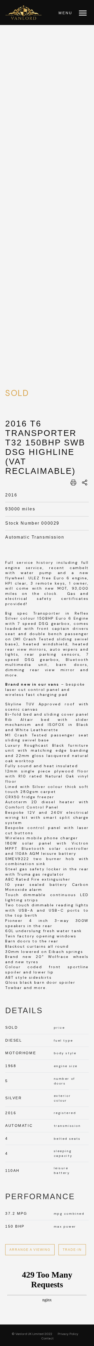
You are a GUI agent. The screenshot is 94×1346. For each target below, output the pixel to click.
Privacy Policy (68, 1334)
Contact (47, 1338)
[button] (83, 13)
